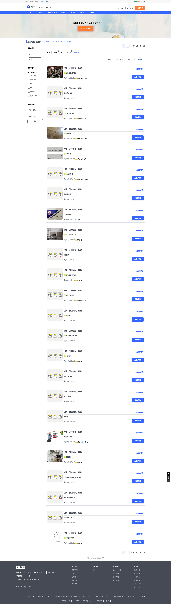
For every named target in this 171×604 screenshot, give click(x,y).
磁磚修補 (33, 92)
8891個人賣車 (88, 601)
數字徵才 (137, 587)
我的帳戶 (140, 12)
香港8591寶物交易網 (78, 596)
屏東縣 (63, 42)
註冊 (119, 570)
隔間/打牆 (33, 75)
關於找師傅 (138, 570)
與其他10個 (72, 219)
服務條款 (137, 580)
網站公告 (137, 573)
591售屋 (109, 596)
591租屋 (91, 596)
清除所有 (76, 52)
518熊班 (29, 596)
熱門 (139, 59)
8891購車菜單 (65, 601)
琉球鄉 (69, 42)
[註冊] (46, 1)
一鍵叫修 (140, 8)
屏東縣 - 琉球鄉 (66, 52)
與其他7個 (72, 280)
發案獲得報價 (85, 28)
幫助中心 (116, 577)
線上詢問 (51, 572)
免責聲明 (137, 577)
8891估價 (98, 601)
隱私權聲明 (138, 584)
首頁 (30, 12)
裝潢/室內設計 (46, 42)
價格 (128, 59)
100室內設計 (129, 596)
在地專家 (75, 580)
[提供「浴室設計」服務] (55, 72)
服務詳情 (137, 77)
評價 (108, 59)
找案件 (82, 12)
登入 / (115, 570)
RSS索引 (75, 584)
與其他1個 (72, 300)
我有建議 (116, 580)
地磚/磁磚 (33, 79)
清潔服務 (62, 12)
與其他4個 (72, 78)
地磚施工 (33, 83)
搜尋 (121, 8)
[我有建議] (168, 477)
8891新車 (140, 596)
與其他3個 (72, 98)
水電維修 (40, 12)
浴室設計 (56, 42)
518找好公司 (39, 596)
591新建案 (99, 596)
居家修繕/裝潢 (51, 12)
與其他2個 (72, 138)
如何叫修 (75, 570)
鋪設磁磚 (33, 88)
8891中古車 (77, 601)
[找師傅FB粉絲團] (25, 586)
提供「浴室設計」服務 (73, 68)
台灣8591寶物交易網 (61, 596)
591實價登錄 (118, 596)
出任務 (107, 601)
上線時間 (118, 59)
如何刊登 (130, 8)
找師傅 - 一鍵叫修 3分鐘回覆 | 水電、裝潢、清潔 (30, 7)
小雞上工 (49, 596)
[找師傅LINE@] (30, 586)
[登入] (41, 1)
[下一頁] (131, 46)
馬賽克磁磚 (33, 96)
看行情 (72, 12)
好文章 (92, 12)
